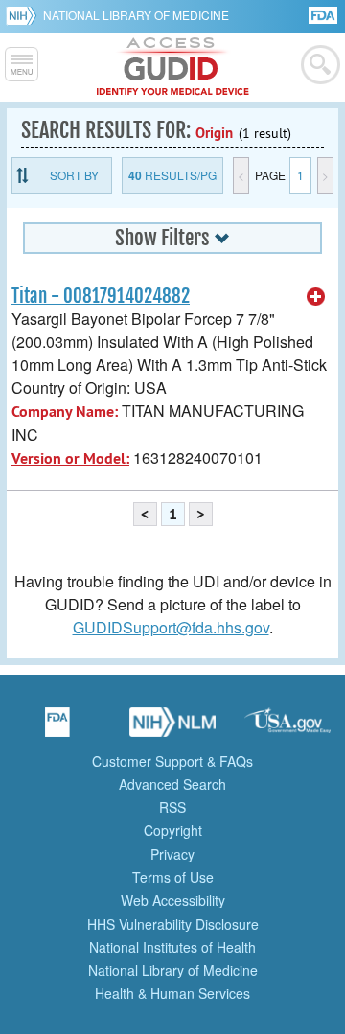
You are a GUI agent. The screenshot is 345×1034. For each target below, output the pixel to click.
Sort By (74, 175)
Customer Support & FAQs (172, 760)
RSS (172, 806)
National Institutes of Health (172, 946)
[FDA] (324, 14)
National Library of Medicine (136, 15)
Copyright (173, 829)
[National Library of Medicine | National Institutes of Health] (172, 728)
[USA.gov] (287, 728)
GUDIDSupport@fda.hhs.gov (171, 627)
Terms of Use (173, 876)
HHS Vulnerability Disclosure (173, 923)
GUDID (173, 67)
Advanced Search (172, 783)
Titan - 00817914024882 (101, 296)
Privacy (172, 853)
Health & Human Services (172, 992)
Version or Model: (70, 458)
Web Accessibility (173, 899)
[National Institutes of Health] (24, 15)
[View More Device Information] (316, 297)
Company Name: (65, 412)
